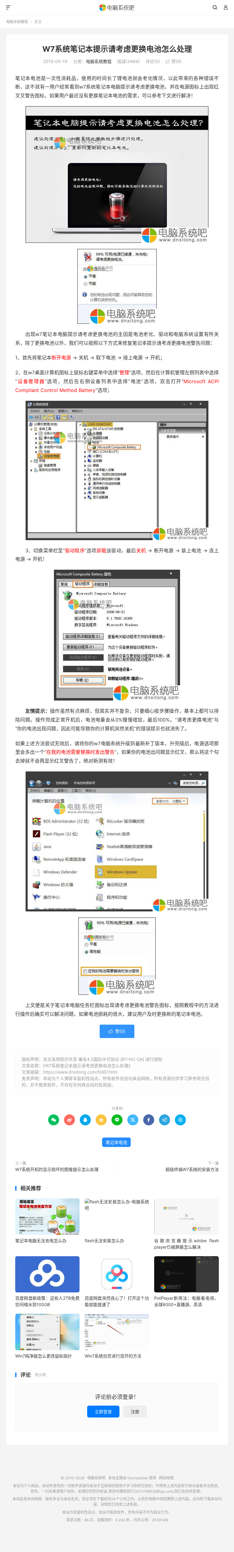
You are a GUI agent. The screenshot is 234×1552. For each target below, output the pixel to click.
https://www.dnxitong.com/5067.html (80, 1072)
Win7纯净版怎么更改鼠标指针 (43, 1355)
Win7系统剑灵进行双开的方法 (113, 1355)
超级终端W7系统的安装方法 (192, 1169)
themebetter (137, 1478)
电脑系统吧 (117, 7)
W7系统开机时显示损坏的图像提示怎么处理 (56, 1169)
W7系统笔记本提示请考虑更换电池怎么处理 (117, 49)
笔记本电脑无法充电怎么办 (40, 1240)
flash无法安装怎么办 (104, 1240)
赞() (174, 61)
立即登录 (103, 1411)
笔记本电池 (116, 1142)
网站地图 (166, 1478)
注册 (135, 1411)
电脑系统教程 (17, 21)
